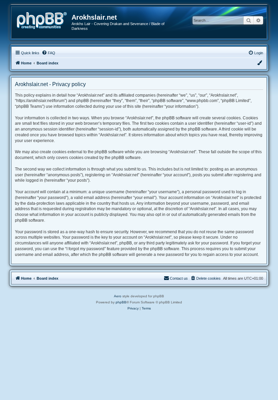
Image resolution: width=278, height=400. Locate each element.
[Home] (44, 19)
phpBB (121, 302)
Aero (117, 296)
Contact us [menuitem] (179, 278)
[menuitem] (48, 53)
